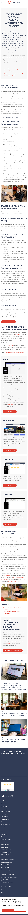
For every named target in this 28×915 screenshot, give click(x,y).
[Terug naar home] (14, 2)
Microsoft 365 (10, 345)
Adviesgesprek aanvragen (10, 117)
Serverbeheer (4, 821)
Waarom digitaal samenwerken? (12, 70)
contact (8, 643)
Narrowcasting (4, 803)
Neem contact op (8, 321)
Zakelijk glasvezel (5, 816)
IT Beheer (4, 800)
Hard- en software (5, 811)
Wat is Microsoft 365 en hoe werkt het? (15, 352)
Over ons (3, 889)
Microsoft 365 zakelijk (6, 849)
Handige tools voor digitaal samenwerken (14, 73)
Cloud (3, 831)
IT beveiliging (4, 806)
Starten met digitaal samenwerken (12, 72)
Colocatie (3, 837)
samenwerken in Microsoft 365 (15, 581)
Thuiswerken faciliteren (9, 75)
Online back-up (4, 847)
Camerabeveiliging (7, 859)
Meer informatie (10, 411)
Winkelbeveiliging (5, 864)
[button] (1, 2)
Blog (14, 11)
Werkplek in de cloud (6, 852)
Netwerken (3, 814)
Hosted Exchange (5, 844)
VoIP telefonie (4, 834)
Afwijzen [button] (20, 910)
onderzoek (17, 334)
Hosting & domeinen (6, 839)
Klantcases (3, 895)
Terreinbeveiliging (5, 870)
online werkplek (7, 575)
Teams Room (10, 404)
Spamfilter (3, 842)
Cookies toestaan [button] (7, 910)
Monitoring (4, 809)
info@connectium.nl (8, 882)
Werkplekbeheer (5, 819)
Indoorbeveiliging (5, 867)
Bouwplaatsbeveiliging (6, 862)
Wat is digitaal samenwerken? (11, 68)
